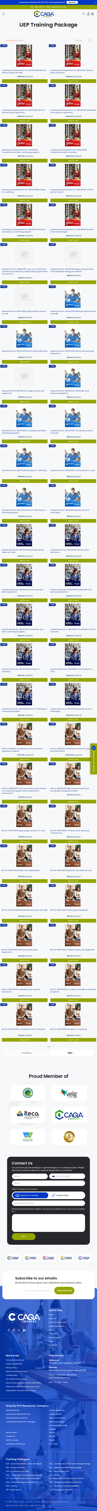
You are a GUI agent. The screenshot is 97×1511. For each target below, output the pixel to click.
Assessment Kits (12, 1410)
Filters (79, 40)
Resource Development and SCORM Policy (23, 1383)
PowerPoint (10, 1436)
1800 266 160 (40, 7)
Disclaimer (53, 1345)
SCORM (52, 1429)
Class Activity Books (57, 1418)
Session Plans (11, 1432)
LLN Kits (52, 1432)
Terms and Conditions (15, 1360)
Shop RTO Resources (57, 1322)
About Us (52, 1318)
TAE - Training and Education (61, 1490)
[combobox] (53, 1176)
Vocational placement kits (17, 1418)
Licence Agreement (14, 1364)
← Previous (25, 1053)
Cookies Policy (12, 1375)
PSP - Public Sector (13, 1490)
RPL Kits (52, 1436)
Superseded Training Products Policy (21, 1390)
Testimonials (54, 1337)
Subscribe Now (64, 1290)
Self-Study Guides (56, 1422)
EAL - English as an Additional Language (65, 1467)
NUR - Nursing (11, 1486)
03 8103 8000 (60, 1375)
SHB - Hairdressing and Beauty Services (65, 1482)
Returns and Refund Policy (16, 1371)
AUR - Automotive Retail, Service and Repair (24, 1464)
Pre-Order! (53, 1444)
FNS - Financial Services (58, 1471)
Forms (51, 1440)
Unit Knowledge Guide (58, 1425)
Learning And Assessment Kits (18, 1414)
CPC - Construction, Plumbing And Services (24, 1475)
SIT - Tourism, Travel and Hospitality (64, 1486)
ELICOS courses (12, 1440)
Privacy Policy (11, 1367)
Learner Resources (56, 1410)
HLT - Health (54, 1475)
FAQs (51, 1341)
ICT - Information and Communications (22, 1478)
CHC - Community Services (17, 1471)
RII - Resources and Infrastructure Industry (66, 1478)
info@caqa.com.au (58, 7)
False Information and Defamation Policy (23, 1386)
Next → (71, 1053)
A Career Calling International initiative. (51, 1502)
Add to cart (25, 81)
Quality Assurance (56, 1326)
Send (23, 1236)
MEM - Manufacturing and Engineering (21, 1482)
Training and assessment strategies (20, 1422)
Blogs (51, 1330)
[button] (4, 14)
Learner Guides (55, 1414)
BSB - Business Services (15, 1467)
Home (51, 1314)
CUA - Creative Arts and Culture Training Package (69, 1464)
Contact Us (53, 1334)
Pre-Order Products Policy (16, 1379)
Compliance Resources (15, 1444)
